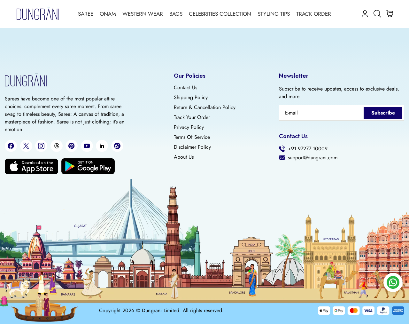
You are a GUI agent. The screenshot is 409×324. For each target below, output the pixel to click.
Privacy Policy (189, 127)
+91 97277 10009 (308, 149)
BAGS (175, 14)
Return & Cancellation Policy (204, 107)
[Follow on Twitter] (26, 146)
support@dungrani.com (312, 157)
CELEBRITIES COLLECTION (220, 14)
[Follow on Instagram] (41, 146)
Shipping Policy (191, 97)
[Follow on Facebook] (11, 146)
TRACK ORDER (313, 14)
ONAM (108, 14)
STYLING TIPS (274, 14)
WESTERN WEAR (142, 14)
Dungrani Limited (160, 310)
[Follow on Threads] (56, 146)
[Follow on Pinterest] (71, 146)
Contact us (185, 87)
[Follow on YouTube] (87, 146)
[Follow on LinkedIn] (102, 146)
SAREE (85, 14)
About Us (184, 157)
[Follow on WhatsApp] (117, 146)
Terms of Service (192, 137)
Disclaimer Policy (192, 147)
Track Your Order (192, 117)
